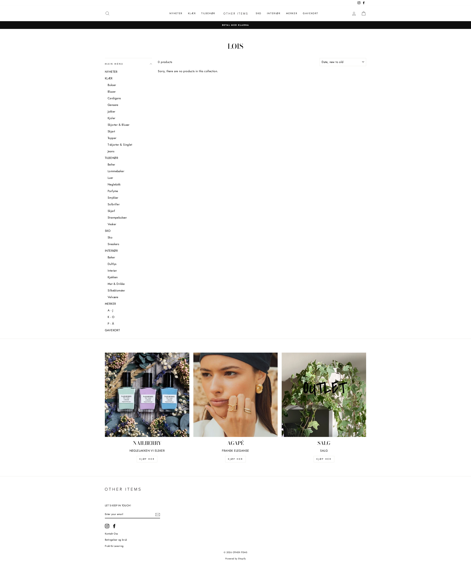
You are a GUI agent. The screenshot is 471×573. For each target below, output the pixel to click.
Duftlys (112, 264)
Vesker (112, 224)
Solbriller (114, 204)
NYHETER (176, 13)
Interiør (112, 270)
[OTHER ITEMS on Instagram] (107, 526)
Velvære (113, 297)
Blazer (112, 91)
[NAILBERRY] (147, 395)
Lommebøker (116, 171)
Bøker (111, 257)
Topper (112, 138)
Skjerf (111, 211)
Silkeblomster (116, 290)
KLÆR (192, 13)
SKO (258, 13)
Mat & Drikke (116, 284)
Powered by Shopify (235, 558)
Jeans (111, 151)
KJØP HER (147, 459)
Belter (111, 164)
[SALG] (324, 395)
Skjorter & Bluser (119, 125)
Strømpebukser (117, 217)
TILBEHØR (208, 13)
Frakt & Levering (114, 546)
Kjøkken (113, 277)
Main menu (114, 64)
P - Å (111, 323)
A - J (110, 310)
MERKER (292, 13)
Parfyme (113, 191)
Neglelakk (114, 184)
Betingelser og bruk (116, 540)
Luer (110, 178)
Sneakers (113, 244)
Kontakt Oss (111, 533)
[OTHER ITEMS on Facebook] (114, 526)
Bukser (112, 85)
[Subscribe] (157, 514)
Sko (110, 237)
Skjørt (111, 131)
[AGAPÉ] (235, 395)
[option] (235, 25)
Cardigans (114, 98)
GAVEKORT (310, 13)
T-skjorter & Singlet (120, 145)
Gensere (113, 105)
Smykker (113, 198)
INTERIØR (274, 13)
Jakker (111, 111)
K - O (111, 317)
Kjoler (111, 118)
